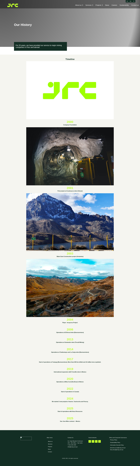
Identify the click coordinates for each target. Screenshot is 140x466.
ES (127, 1)
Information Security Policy (117, 445)
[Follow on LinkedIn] (99, 441)
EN (130, 1)
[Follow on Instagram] (93, 441)
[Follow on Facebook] (89, 441)
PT (133, 1)
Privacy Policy (113, 440)
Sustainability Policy (115, 442)
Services (50, 444)
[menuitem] (79, 5)
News (49, 449)
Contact (50, 451)
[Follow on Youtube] (96, 441)
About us (50, 441)
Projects (50, 446)
